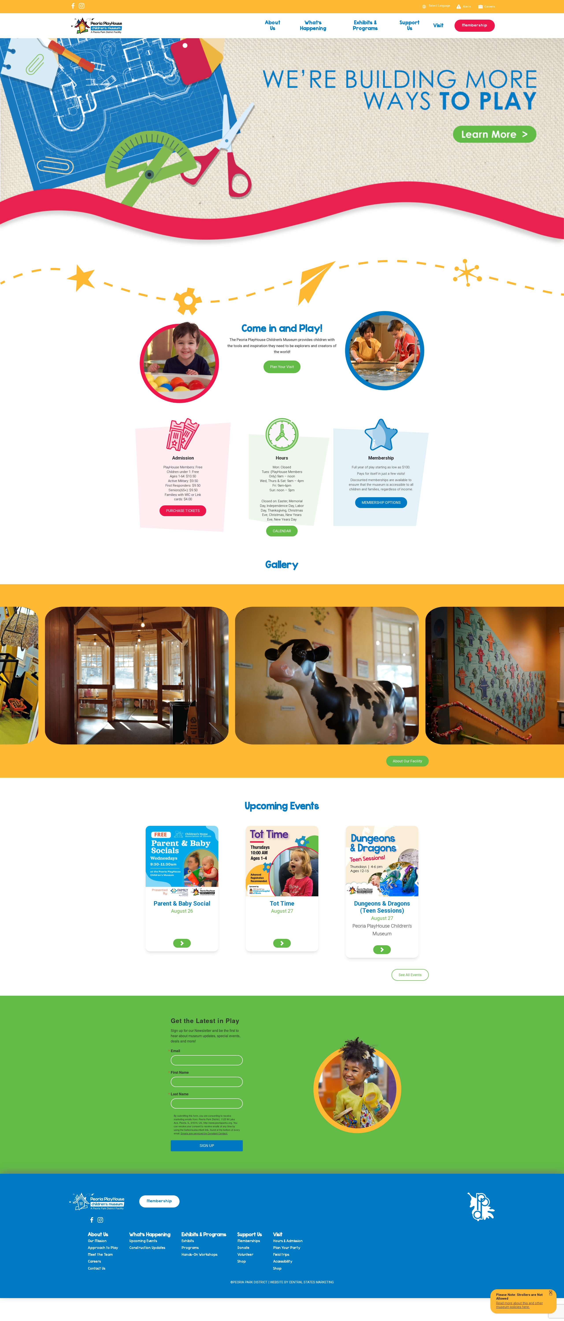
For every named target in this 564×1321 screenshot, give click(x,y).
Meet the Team (100, 1254)
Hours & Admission (288, 1241)
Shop (241, 1261)
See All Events (410, 975)
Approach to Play (103, 1248)
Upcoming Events (143, 1241)
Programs (190, 1248)
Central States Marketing (311, 1282)
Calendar (282, 531)
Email (175, 1051)
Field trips (281, 1254)
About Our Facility (407, 761)
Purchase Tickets (183, 510)
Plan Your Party (286, 1248)
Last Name (180, 1094)
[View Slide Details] (282, 162)
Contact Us (96, 1268)
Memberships (248, 1241)
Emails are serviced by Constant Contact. (204, 1133)
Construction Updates (147, 1248)
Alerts (467, 6)
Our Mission (97, 1241)
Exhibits (188, 1241)
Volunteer (245, 1254)
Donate (243, 1248)
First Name (180, 1072)
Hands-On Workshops (199, 1254)
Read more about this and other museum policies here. (519, 1305)
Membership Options (381, 502)
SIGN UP (207, 1146)
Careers (489, 6)
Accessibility (282, 1261)
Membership (474, 25)
